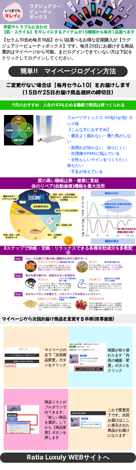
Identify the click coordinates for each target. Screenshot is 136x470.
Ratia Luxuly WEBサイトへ (68, 457)
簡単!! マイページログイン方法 (68, 71)
